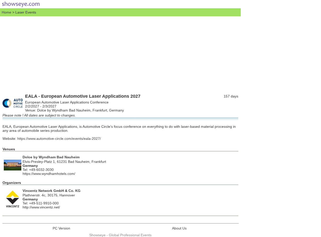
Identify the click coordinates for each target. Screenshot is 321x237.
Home (6, 12)
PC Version (61, 228)
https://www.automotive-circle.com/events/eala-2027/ (59, 139)
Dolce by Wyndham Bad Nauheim (51, 157)
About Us (179, 228)
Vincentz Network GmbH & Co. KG (52, 191)
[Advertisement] (120, 54)
